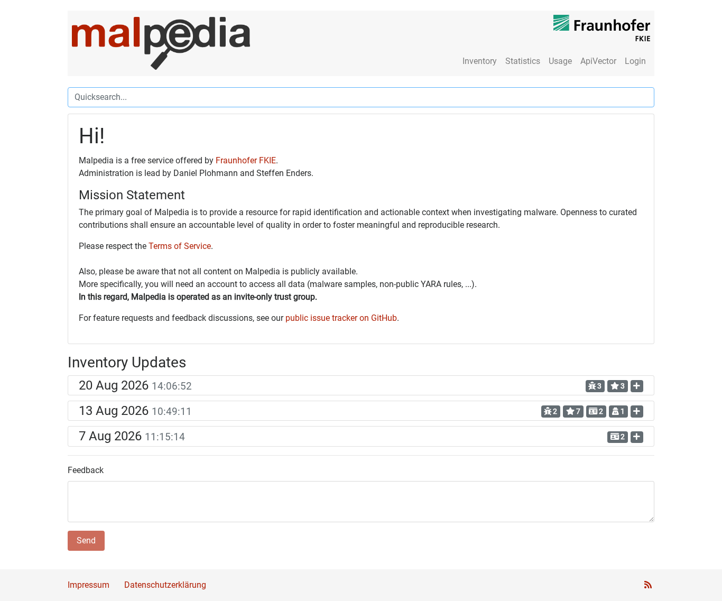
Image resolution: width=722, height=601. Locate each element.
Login (635, 61)
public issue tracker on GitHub (341, 318)
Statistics (522, 61)
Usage (560, 61)
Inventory (479, 61)
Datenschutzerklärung (165, 585)
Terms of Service (180, 246)
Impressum (88, 585)
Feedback (86, 470)
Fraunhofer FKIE (246, 160)
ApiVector (598, 61)
